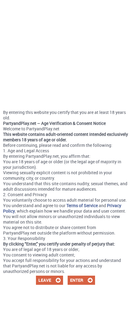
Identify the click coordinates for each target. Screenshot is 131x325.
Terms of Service (82, 205)
